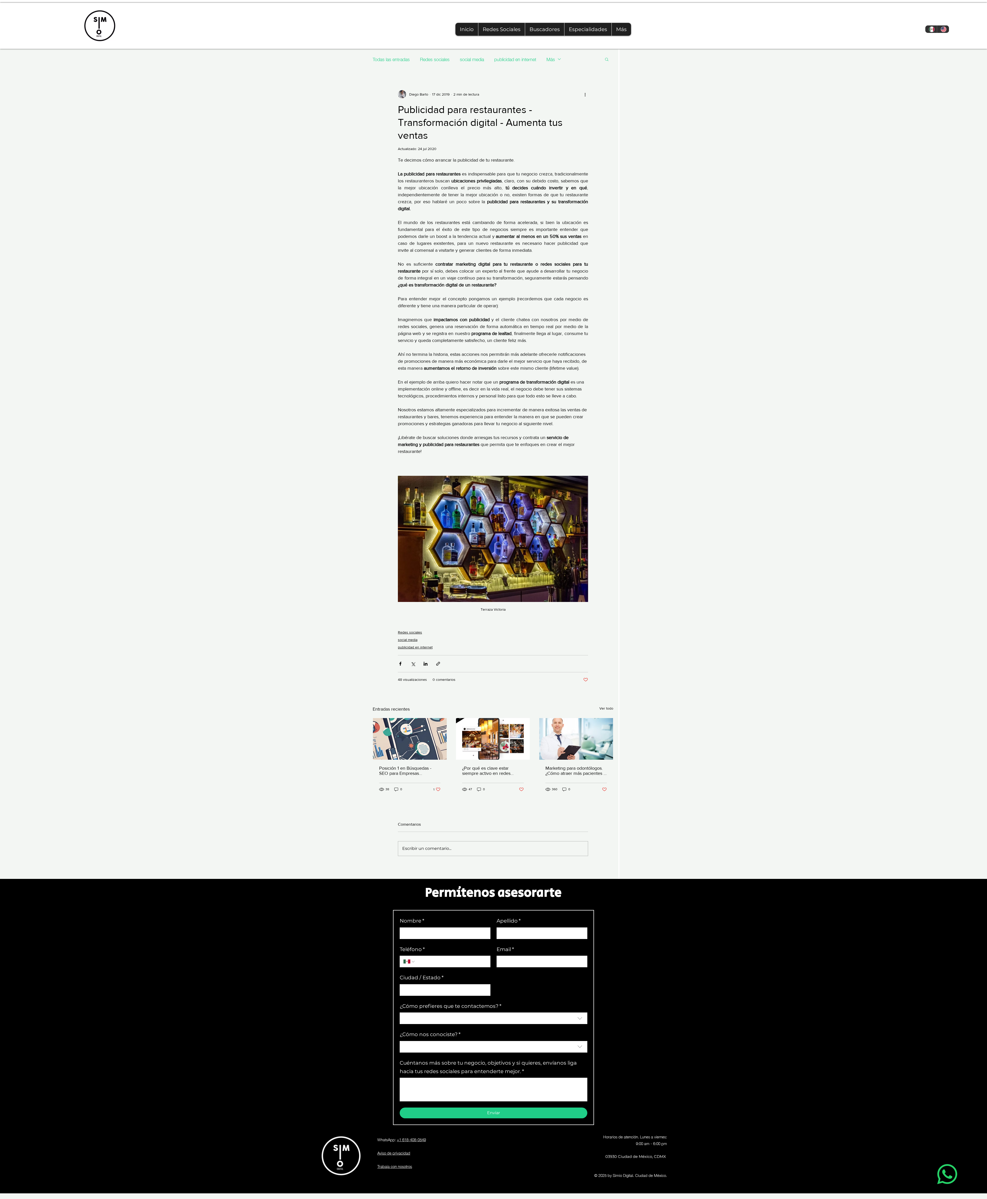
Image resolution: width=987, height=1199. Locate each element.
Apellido (509, 921)
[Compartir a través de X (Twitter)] (412, 663)
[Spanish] (931, 29)
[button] (587, 29)
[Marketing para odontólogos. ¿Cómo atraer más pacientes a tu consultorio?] (576, 739)
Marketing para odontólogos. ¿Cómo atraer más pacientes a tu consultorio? (575, 771)
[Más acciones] (585, 94)
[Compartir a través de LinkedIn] (425, 663)
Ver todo (606, 708)
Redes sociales (435, 59)
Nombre (412, 921)
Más (550, 59)
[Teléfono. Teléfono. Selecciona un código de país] (409, 961)
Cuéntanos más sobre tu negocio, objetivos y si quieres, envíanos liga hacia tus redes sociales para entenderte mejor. (488, 1067)
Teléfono (412, 949)
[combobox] (493, 1018)
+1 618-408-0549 (411, 1139)
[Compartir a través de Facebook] (400, 663)
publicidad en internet (515, 59)
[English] (943, 29)
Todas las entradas (391, 59)
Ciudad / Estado (422, 977)
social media (472, 59)
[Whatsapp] (947, 1174)
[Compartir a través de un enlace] (438, 663)
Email (505, 949)
